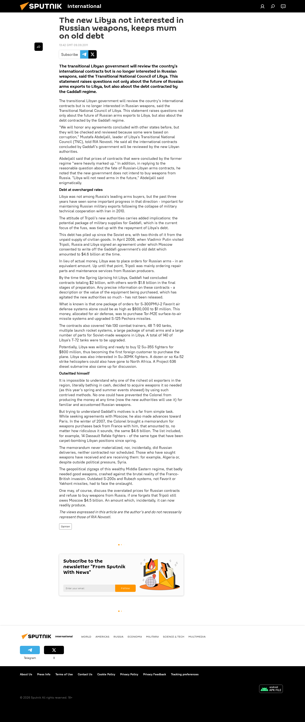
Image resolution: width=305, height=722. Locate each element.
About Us (26, 674)
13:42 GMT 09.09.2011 (73, 45)
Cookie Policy (106, 674)
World (86, 636)
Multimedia (197, 636)
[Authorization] (262, 6)
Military (152, 636)
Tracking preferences (185, 674)
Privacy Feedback (154, 674)
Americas (102, 636)
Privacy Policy (129, 674)
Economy (135, 636)
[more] (38, 47)
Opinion (65, 526)
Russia (118, 636)
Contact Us (85, 674)
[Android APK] (271, 689)
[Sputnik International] (42, 11)
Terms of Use (64, 674)
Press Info (43, 674)
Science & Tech (173, 636)
